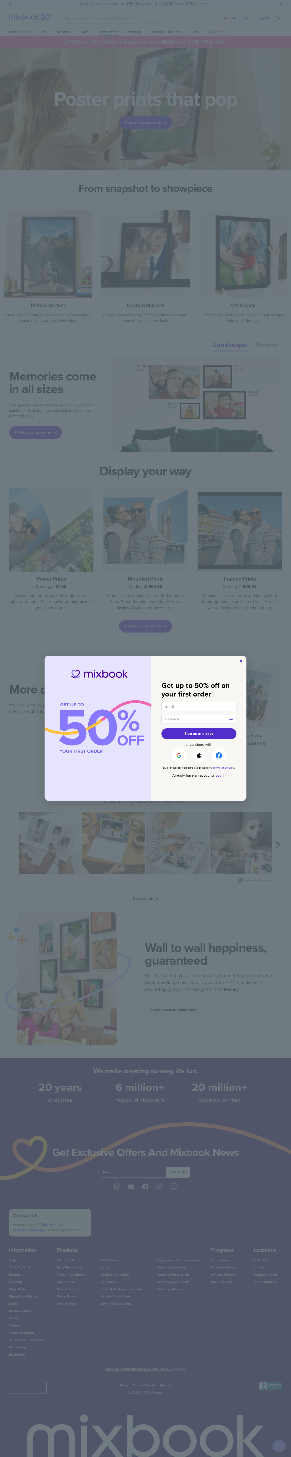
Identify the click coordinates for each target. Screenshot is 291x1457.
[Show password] (231, 719)
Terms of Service (223, 768)
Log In (221, 775)
